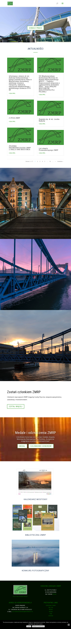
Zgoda (28, 626)
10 (50, 161)
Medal (22, 446)
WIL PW (51, 607)
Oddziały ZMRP (51, 605)
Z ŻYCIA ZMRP (14, 118)
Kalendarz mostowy (35, 499)
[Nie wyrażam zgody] (69, 625)
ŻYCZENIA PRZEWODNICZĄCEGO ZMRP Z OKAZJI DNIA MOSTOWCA (20, 148)
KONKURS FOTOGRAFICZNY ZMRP (35, 20)
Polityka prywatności (20, 596)
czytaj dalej (12, 93)
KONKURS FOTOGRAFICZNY (35, 570)
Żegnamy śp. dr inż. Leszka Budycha (49, 120)
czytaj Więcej (15, 406)
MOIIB (51, 611)
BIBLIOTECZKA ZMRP (35, 535)
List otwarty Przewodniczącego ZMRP (48, 149)
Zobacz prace (35, 28)
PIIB (51, 613)
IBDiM (54, 594)
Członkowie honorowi (41, 446)
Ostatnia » (60, 161)
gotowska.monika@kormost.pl (22, 611)
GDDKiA (50, 616)
